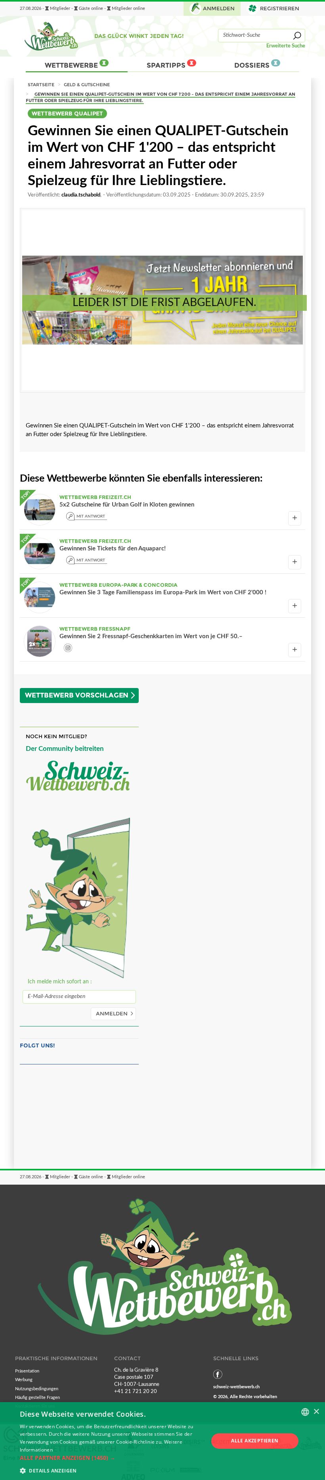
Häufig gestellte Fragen (37, 1397)
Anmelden (219, 8)
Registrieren (279, 8)
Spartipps (167, 65)
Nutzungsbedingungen (36, 1389)
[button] (111, 1458)
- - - (82, 9)
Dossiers (252, 65)
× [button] (316, 1412)
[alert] (162, 1441)
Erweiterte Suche (285, 45)
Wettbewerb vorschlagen (76, 695)
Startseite (41, 84)
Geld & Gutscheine (87, 84)
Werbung (23, 1380)
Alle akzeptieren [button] (254, 1440)
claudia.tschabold (80, 195)
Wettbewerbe (72, 65)
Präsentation (27, 1371)
